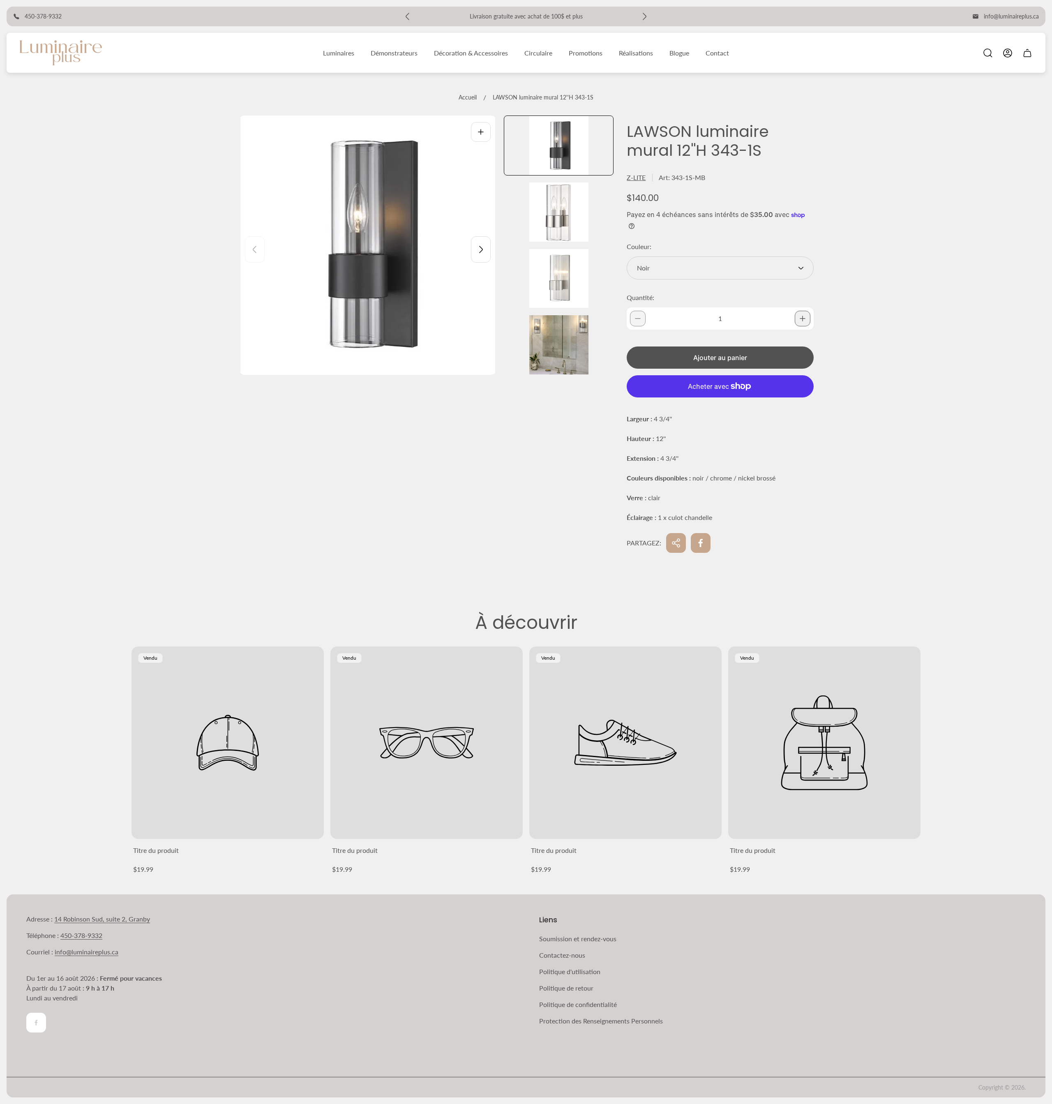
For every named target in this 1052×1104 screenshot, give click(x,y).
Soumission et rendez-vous (577, 938)
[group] (559, 145)
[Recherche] (988, 53)
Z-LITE (636, 177)
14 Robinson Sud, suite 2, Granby (102, 919)
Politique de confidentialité (578, 1004)
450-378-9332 (81, 935)
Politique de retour (566, 988)
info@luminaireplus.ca (1011, 16)
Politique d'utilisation (569, 971)
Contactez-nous (562, 955)
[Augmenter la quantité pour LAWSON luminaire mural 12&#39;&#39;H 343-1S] (802, 318)
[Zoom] (481, 132)
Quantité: (640, 297)
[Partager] (676, 543)
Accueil (468, 97)
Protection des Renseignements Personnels (601, 1021)
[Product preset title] (228, 743)
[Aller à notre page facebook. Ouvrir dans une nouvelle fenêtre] (36, 1022)
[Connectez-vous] (1008, 53)
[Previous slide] (255, 249)
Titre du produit (156, 850)
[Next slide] (481, 249)
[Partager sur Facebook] (701, 543)
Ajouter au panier (720, 357)
